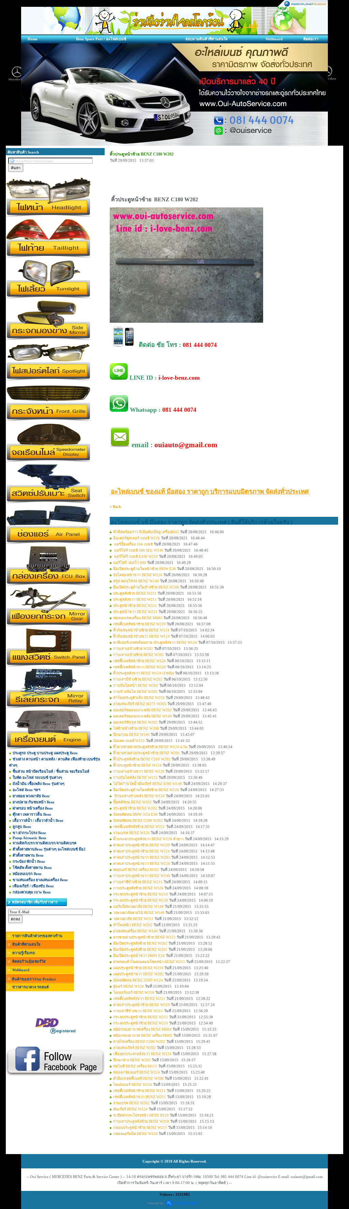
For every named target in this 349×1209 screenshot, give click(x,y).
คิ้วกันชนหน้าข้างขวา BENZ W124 (141, 636)
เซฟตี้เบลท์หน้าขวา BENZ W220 (139, 667)
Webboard (274, 39)
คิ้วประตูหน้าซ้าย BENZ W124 (137, 765)
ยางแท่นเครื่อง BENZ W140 (135, 931)
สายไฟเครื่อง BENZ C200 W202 (139, 1041)
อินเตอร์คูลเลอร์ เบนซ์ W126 (136, 538)
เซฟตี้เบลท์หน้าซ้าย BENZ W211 (139, 1091)
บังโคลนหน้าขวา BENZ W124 (137, 575)
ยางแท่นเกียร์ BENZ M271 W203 (139, 704)
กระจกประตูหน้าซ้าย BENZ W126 (140, 900)
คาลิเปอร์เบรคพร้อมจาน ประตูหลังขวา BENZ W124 (155, 642)
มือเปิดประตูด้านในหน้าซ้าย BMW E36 (144, 569)
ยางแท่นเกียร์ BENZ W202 (134, 1048)
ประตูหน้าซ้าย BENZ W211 (135, 605)
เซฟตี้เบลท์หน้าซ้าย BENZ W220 (139, 624)
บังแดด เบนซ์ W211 (129, 741)
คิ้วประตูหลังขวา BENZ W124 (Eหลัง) (143, 673)
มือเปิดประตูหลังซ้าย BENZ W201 (140, 949)
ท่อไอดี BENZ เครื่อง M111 (135, 1066)
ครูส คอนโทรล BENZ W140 (136, 581)
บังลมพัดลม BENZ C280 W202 (138, 820)
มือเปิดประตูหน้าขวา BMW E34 (139, 955)
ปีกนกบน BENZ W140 (131, 734)
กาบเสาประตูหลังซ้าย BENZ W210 (141, 1121)
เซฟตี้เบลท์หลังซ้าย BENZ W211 (139, 827)
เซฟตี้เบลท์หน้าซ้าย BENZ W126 (139, 661)
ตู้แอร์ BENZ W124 (128, 986)
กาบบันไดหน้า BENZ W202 (135, 685)
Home (32, 39)
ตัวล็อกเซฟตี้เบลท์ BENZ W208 (138, 1078)
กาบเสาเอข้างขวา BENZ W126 (138, 771)
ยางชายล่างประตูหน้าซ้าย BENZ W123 (144, 937)
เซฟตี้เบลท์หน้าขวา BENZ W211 (139, 1097)
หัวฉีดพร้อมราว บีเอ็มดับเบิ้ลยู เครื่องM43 (146, 532)
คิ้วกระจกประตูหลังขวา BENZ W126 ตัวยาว (148, 839)
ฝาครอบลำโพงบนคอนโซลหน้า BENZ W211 (149, 962)
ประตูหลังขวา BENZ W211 (135, 599)
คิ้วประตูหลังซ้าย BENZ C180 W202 (141, 759)
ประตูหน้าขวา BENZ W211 (135, 612)
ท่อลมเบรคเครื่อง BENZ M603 (137, 618)
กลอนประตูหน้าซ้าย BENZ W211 (140, 1127)
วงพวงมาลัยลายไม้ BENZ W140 (138, 913)
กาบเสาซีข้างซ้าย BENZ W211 (138, 882)
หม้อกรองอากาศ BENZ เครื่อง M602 (142, 1035)
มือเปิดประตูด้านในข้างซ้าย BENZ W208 (146, 587)
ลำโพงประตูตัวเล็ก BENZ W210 (139, 698)
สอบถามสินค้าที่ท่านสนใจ (206, 39)
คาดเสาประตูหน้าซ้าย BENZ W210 (141, 1005)
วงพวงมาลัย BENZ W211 (133, 919)
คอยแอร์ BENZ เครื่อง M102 (136, 870)
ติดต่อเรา (310, 39)
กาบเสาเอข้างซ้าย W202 (133, 648)
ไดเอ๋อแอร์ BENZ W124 (132, 1084)
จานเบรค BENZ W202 (131, 1103)
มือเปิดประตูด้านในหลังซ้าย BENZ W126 (146, 790)
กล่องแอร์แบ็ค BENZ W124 (135, 1134)
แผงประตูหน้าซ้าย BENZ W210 (138, 968)
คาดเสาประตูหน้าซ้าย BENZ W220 (141, 845)
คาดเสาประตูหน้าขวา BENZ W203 (141, 857)
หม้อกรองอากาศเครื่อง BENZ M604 (142, 1029)
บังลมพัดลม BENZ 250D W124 (138, 980)
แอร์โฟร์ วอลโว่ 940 (129, 562)
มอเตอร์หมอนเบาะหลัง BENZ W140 (142, 716)
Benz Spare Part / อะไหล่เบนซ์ (101, 39)
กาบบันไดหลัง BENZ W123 (135, 777)
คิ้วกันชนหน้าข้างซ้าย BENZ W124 (141, 630)
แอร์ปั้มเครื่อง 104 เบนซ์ (133, 544)
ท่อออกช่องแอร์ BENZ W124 (136, 1072)
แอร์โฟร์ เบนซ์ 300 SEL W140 (138, 550)
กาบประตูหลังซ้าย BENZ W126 (138, 888)
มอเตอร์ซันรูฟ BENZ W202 (135, 722)
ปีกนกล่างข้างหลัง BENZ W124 (139, 796)
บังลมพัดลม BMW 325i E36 (135, 814)
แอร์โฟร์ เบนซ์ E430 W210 (135, 556)
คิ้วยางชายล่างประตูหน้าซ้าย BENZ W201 (146, 753)
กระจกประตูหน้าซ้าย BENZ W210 (140, 894)
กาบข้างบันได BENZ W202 (135, 691)
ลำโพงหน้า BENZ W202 (132, 925)
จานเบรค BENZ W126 (131, 833)
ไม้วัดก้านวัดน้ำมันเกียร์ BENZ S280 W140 (147, 784)
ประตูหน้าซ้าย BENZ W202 (135, 808)
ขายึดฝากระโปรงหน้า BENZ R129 (141, 1115)
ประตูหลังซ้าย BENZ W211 (134, 593)
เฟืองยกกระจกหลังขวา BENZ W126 (142, 1054)
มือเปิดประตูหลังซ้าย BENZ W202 (140, 943)
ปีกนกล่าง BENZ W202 (132, 1060)
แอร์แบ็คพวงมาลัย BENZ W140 (138, 906)
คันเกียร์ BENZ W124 (130, 1109)
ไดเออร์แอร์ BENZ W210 (133, 992)
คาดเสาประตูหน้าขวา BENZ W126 (141, 863)
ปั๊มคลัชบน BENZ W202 (132, 802)
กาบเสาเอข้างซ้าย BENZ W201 (138, 655)
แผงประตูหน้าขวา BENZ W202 (138, 974)
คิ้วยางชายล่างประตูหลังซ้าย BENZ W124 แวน (150, 747)
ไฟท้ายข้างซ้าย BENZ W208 (136, 728)
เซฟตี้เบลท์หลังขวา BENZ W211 (139, 998)
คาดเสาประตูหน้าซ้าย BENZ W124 (141, 851)
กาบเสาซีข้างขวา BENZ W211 (138, 1011)
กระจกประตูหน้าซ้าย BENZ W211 (140, 1017)
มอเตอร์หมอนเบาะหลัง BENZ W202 (142, 710)
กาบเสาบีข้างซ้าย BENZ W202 (138, 679)
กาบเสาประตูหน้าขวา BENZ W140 (141, 876)
